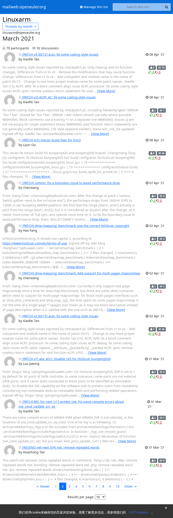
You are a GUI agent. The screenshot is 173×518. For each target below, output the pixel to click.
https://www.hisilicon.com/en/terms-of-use (34, 243)
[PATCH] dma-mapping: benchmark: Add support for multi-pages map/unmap (80, 273)
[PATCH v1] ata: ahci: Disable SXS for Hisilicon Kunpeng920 (66, 359)
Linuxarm (16, 19)
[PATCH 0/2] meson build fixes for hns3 (51, 140)
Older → (130, 486)
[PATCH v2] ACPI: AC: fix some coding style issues (58, 97)
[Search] (167, 7)
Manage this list (95, 7)
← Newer (43, 486)
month (19, 26)
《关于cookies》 (139, 512)
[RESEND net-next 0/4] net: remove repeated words (60, 447)
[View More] (106, 91)
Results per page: (81, 497)
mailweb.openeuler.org (24, 7)
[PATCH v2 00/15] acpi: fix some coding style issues (59, 316)
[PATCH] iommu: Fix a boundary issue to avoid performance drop (70, 183)
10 (117, 486)
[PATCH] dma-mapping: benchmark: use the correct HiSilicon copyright (75, 226)
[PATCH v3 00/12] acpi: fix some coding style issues (59, 54)
